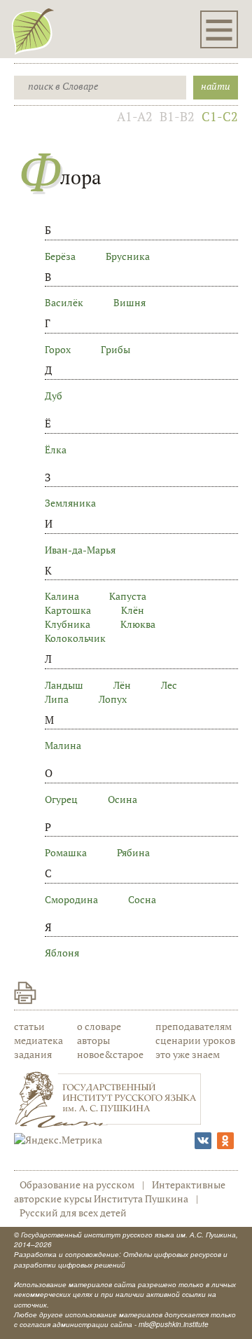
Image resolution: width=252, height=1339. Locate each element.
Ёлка (55, 449)
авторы (93, 1040)
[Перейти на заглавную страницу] (33, 31)
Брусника (128, 256)
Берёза (60, 256)
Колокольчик (75, 638)
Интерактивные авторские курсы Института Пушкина (119, 1191)
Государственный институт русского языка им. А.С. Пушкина (128, 1235)
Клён (132, 610)
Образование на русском (77, 1184)
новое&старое (110, 1054)
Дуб (53, 395)
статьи (29, 1026)
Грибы (115, 349)
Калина (62, 596)
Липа (57, 699)
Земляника (70, 502)
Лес (169, 685)
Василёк (64, 302)
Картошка (68, 610)
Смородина (71, 899)
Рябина (133, 852)
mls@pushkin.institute (174, 1324)
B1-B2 (177, 116)
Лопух (113, 699)
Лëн (122, 685)
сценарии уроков (195, 1040)
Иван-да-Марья (80, 549)
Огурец (61, 799)
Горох (58, 349)
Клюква (137, 624)
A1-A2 (135, 116)
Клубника (67, 624)
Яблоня (62, 952)
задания (33, 1054)
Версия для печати (25, 993)
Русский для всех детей (73, 1212)
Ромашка (66, 852)
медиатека (38, 1040)
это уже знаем (187, 1054)
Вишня (129, 302)
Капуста (127, 596)
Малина (63, 745)
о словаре (99, 1026)
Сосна (142, 899)
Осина (122, 799)
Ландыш (64, 685)
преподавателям (193, 1026)
